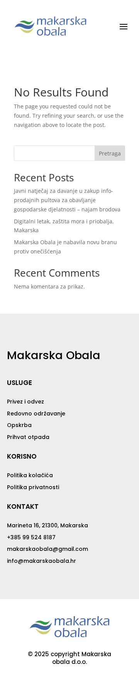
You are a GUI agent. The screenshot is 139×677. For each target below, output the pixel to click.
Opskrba (19, 425)
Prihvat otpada (28, 437)
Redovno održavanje (36, 413)
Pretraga (110, 153)
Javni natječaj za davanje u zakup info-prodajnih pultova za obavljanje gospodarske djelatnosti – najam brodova (67, 200)
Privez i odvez (25, 401)
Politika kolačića (30, 475)
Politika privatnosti (33, 487)
